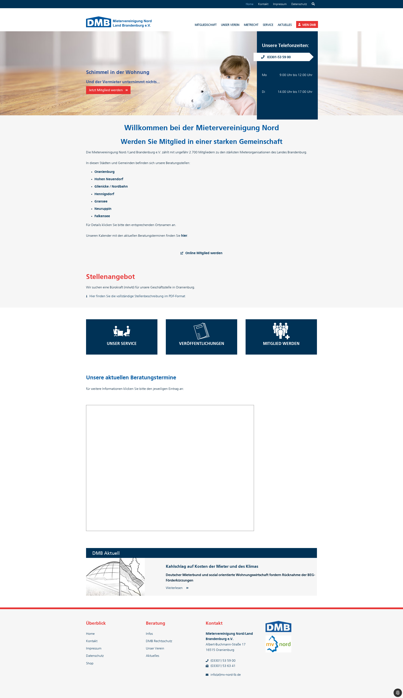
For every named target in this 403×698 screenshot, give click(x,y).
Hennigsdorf (104, 194)
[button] (10, 73)
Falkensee (102, 216)
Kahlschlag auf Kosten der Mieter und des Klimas (212, 567)
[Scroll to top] (394, 689)
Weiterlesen (174, 588)
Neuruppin (102, 208)
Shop (89, 663)
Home (249, 4)
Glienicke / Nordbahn (111, 186)
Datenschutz (299, 4)
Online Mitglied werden (203, 253)
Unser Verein (155, 648)
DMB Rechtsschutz (159, 641)
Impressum (280, 4)
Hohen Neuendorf (108, 179)
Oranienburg (104, 172)
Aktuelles (152, 655)
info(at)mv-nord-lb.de (226, 674)
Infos (149, 633)
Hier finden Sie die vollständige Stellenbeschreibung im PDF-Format (137, 296)
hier (184, 235)
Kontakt (263, 4)
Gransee (100, 201)
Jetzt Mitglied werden (106, 90)
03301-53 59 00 (279, 57)
